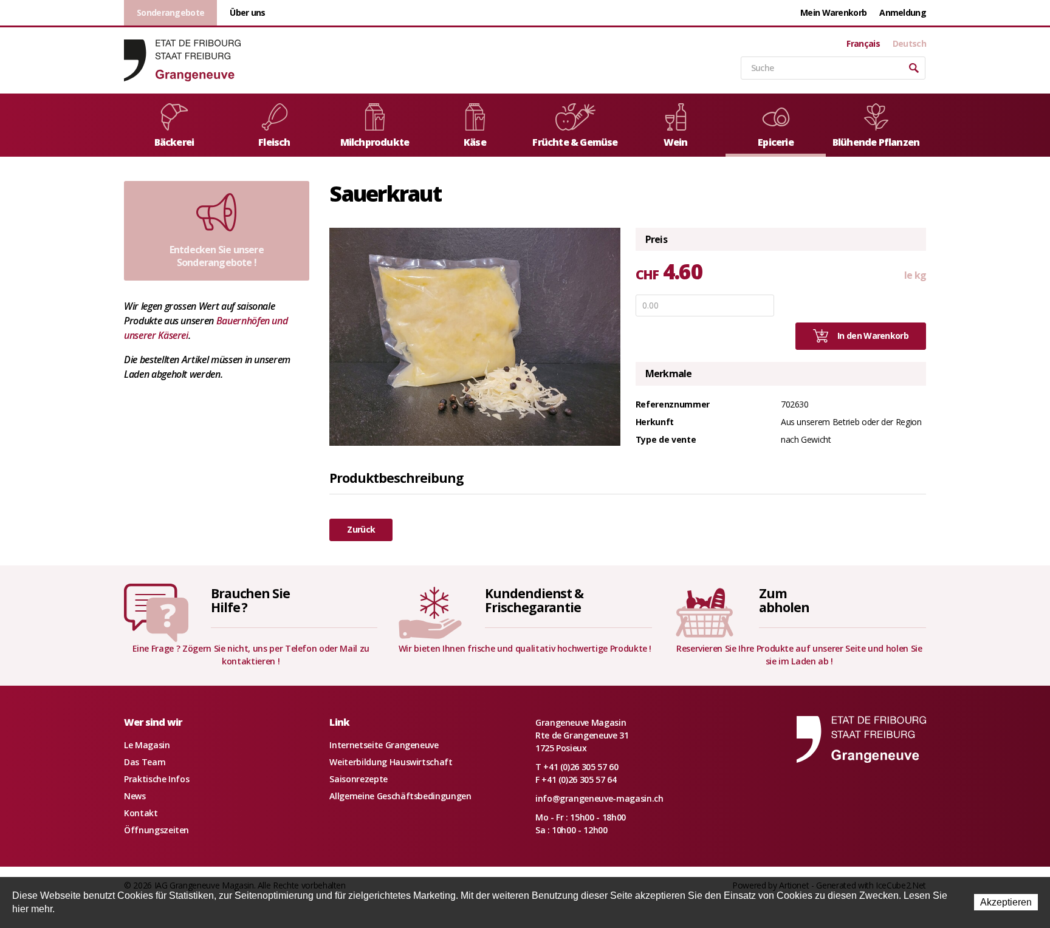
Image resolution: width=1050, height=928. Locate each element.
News (135, 796)
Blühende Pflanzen (875, 142)
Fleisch (274, 142)
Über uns (247, 12)
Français (862, 43)
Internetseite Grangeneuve (383, 745)
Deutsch (909, 43)
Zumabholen (784, 600)
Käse (475, 142)
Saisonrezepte (358, 779)
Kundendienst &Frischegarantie (534, 600)
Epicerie (776, 142)
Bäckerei (174, 142)
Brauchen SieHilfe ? (250, 600)
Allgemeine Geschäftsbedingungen (400, 796)
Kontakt (141, 813)
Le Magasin (147, 745)
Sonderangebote (170, 12)
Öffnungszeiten (156, 830)
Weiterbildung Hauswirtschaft (390, 762)
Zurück (361, 529)
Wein (676, 142)
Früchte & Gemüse (574, 142)
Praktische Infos (156, 779)
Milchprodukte (375, 142)
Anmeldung (902, 12)
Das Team (144, 762)
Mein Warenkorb (833, 12)
